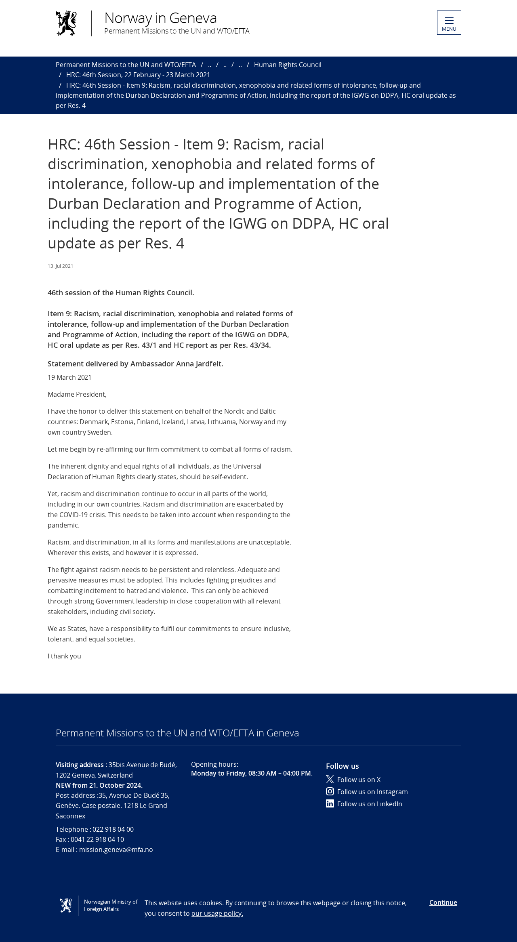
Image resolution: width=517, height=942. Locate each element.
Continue (443, 902)
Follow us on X (358, 779)
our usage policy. (217, 913)
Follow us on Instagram (372, 791)
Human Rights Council (288, 64)
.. (209, 64)
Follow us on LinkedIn (369, 803)
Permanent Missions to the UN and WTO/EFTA (126, 64)
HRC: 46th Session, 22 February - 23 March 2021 (138, 74)
